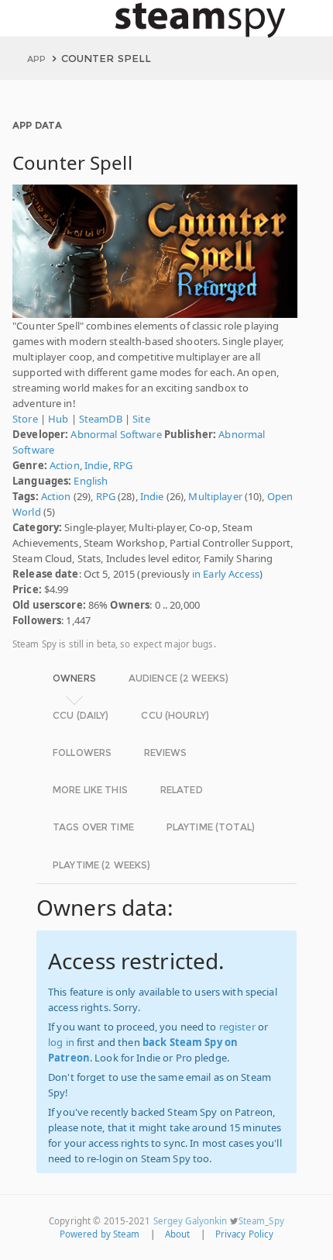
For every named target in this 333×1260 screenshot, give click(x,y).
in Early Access (225, 574)
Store (25, 419)
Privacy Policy (244, 1234)
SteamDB (100, 419)
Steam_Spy (261, 1221)
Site (141, 419)
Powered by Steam (100, 1234)
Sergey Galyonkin (190, 1221)
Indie (96, 465)
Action (65, 465)
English (91, 481)
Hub (58, 419)
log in (61, 1042)
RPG (122, 465)
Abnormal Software (115, 434)
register (237, 1027)
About (178, 1234)
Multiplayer (215, 496)
